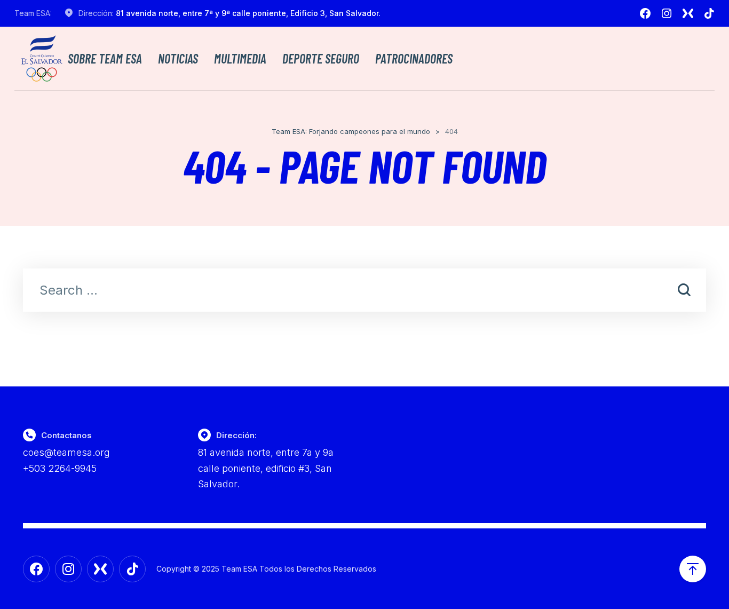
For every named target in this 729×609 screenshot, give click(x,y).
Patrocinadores (414, 59)
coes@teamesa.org (66, 452)
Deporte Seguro (320, 59)
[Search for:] (364, 291)
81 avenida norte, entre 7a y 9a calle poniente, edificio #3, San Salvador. (266, 468)
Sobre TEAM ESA (105, 59)
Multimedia (240, 59)
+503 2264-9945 (60, 468)
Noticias (178, 59)
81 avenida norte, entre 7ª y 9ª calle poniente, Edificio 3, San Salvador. (248, 13)
